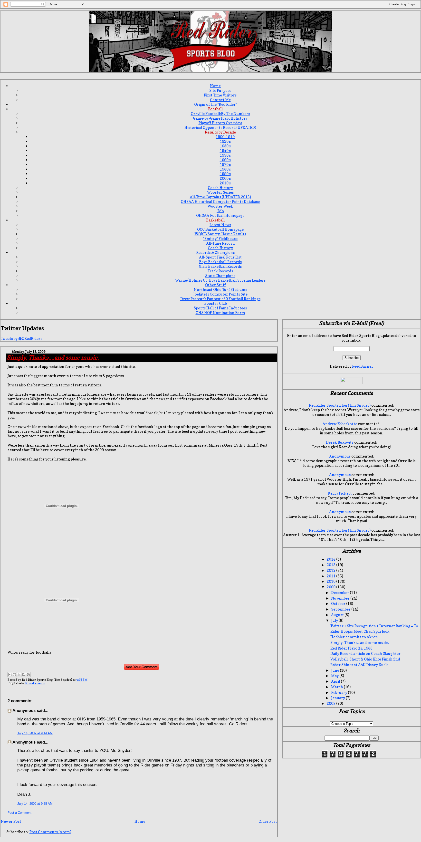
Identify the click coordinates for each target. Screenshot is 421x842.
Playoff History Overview (220, 123)
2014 (331, 559)
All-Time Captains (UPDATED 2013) (220, 197)
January (338, 698)
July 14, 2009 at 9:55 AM (35, 803)
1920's (225, 141)
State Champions (220, 275)
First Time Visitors (220, 95)
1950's (225, 155)
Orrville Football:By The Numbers (220, 113)
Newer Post (11, 821)
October (338, 603)
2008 (331, 703)
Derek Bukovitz (340, 442)
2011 (331, 576)
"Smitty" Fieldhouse (220, 238)
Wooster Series (220, 192)
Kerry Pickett (340, 493)
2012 (331, 570)
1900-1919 (225, 136)
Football (215, 109)
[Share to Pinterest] (28, 674)
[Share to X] (19, 674)
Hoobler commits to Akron (354, 637)
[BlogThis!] (14, 674)
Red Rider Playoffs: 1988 (351, 648)
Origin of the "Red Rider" (215, 104)
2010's (225, 183)
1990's (225, 174)
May (335, 675)
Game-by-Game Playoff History (220, 118)
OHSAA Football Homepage (220, 215)
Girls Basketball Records (220, 266)
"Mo (220, 211)
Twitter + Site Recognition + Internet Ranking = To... (375, 626)
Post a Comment (19, 812)
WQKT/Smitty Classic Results (220, 234)
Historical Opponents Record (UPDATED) (220, 127)
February (339, 692)
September (341, 609)
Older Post (267, 821)
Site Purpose (220, 90)
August (337, 614)
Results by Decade (220, 132)
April (336, 681)
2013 (331, 565)
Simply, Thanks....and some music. (359, 642)
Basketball (215, 220)
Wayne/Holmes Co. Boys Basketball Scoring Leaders (220, 280)
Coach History (220, 187)
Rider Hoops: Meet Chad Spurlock (359, 631)
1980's (225, 169)
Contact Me (220, 99)
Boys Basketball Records (220, 261)
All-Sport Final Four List (220, 257)
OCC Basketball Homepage (220, 229)
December (340, 592)
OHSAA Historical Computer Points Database (220, 201)
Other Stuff (215, 285)
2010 (331, 581)
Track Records (220, 271)
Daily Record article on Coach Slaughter (365, 653)
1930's (225, 146)
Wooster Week (220, 206)
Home (215, 86)
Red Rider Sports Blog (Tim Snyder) (340, 405)
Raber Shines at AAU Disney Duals (359, 664)
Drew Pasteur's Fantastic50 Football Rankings (220, 299)
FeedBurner (362, 366)
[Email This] (9, 674)
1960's (225, 160)
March (337, 687)
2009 (331, 587)
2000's (225, 178)
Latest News (220, 224)
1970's (225, 164)
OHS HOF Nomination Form (220, 312)
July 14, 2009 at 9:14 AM (35, 733)
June (335, 670)
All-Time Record (220, 243)
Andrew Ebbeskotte (340, 423)
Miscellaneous (35, 683)
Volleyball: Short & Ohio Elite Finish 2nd (365, 659)
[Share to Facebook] (23, 674)
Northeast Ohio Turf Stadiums (220, 289)
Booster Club (215, 303)
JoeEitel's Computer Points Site (220, 294)
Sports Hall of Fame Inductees (220, 308)
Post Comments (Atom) (50, 832)
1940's (225, 150)
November (340, 598)
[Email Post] (11, 683)
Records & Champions (215, 252)
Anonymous (340, 456)
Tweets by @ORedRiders (21, 338)
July (335, 620)
